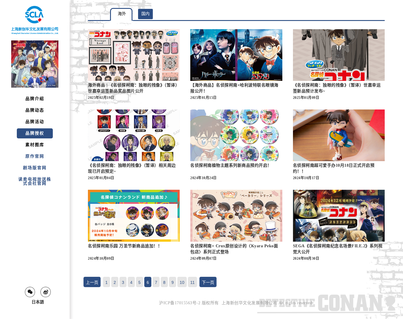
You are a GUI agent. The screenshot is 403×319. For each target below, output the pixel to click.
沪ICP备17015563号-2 (179, 303)
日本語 (38, 302)
